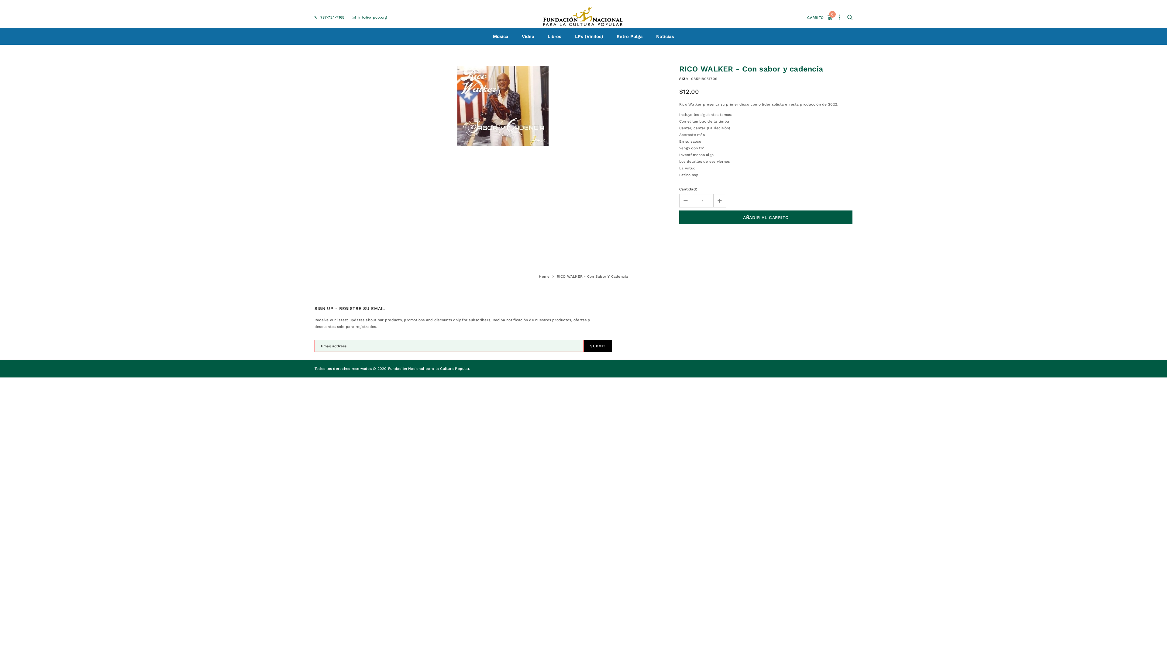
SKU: (683, 79)
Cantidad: (688, 189)
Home (544, 276)
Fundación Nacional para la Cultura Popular (428, 369)
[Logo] (583, 17)
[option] (503, 106)
